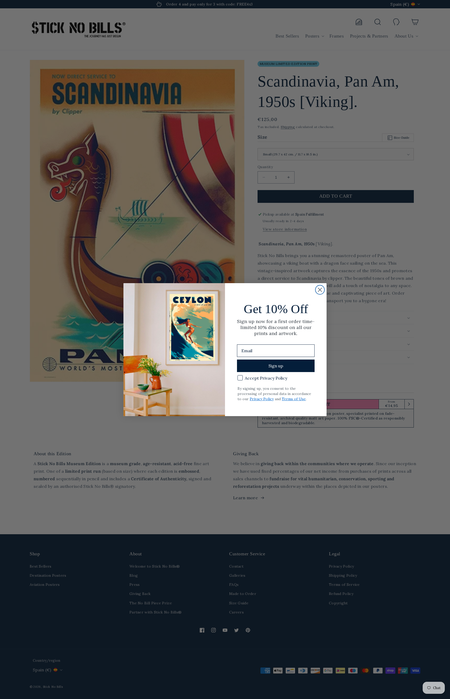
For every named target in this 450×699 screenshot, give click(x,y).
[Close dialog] (319, 289)
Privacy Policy (262, 399)
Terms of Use (294, 399)
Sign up (275, 365)
